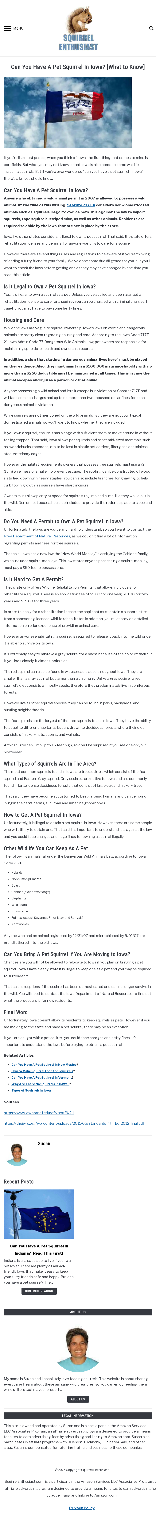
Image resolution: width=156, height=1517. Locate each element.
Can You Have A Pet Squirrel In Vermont (41, 1077)
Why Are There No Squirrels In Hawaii (40, 1084)
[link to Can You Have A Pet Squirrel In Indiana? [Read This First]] (39, 1214)
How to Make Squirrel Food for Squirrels (42, 1071)
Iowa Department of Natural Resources (37, 536)
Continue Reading (39, 1291)
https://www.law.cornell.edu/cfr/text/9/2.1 (39, 1112)
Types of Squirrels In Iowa (31, 1090)
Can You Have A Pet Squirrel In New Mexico (43, 1065)
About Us (78, 1399)
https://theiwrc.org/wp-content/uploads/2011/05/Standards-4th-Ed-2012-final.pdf (74, 1123)
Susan (44, 1143)
